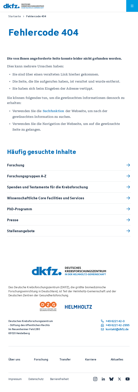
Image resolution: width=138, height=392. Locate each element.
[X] (119, 379)
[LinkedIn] (103, 379)
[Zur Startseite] (23, 6)
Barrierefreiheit (59, 379)
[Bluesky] (111, 379)
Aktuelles (117, 359)
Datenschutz (35, 379)
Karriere (90, 359)
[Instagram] (95, 379)
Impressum (15, 379)
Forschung (41, 359)
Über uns (14, 359)
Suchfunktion (53, 111)
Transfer (65, 359)
